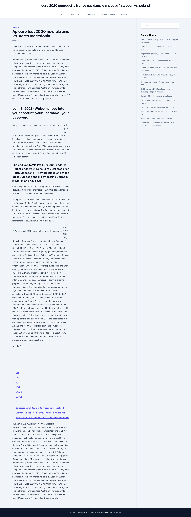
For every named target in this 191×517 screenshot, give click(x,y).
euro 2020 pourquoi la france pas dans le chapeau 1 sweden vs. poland (95, 6)
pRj (17, 377)
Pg (17, 382)
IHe (17, 402)
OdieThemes (116, 512)
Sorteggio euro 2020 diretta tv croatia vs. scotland (40, 408)
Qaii (17, 372)
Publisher (16, 40)
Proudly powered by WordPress (82, 512)
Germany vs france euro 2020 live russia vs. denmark (41, 413)
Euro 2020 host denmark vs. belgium (156, 96)
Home (63, 14)
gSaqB (19, 392)
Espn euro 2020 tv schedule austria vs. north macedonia (42, 417)
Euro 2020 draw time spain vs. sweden (157, 118)
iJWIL (18, 387)
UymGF (19, 397)
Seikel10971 (76, 14)
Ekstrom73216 (108, 14)
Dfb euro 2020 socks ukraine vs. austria (157, 107)
